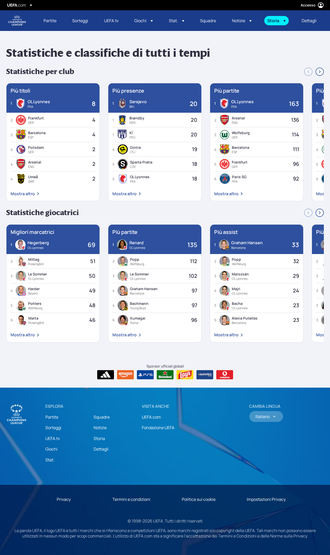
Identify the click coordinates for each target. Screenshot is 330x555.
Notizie (100, 427)
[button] (143, 21)
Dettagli (101, 449)
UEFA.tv (52, 438)
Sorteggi (53, 427)
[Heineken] (165, 374)
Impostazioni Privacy (266, 499)
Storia (99, 438)
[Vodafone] (224, 374)
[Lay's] (185, 374)
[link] (50, 21)
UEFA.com (151, 417)
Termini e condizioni (131, 499)
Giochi (51, 449)
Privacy (64, 499)
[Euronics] (204, 374)
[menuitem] (51, 21)
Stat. (49, 460)
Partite (51, 417)
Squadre (102, 417)
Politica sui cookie (199, 499)
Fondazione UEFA (158, 427)
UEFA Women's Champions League (17, 21)
